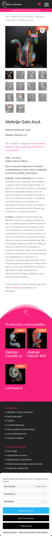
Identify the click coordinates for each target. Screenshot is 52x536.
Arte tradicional (14, 416)
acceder (15, 287)
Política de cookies (10, 532)
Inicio (7, 16)
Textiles (10, 420)
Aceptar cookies (26, 510)
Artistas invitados (15, 438)
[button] (42, 30)
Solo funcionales (26, 518)
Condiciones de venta (17, 455)
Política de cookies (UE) (17, 468)
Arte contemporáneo (16, 433)
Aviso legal (12, 451)
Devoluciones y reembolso (19, 459)
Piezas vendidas (38, 143)
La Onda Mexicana (15, 425)
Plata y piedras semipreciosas (21, 429)
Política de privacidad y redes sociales (33, 532)
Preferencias (26, 526)
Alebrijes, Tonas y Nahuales (22, 16)
